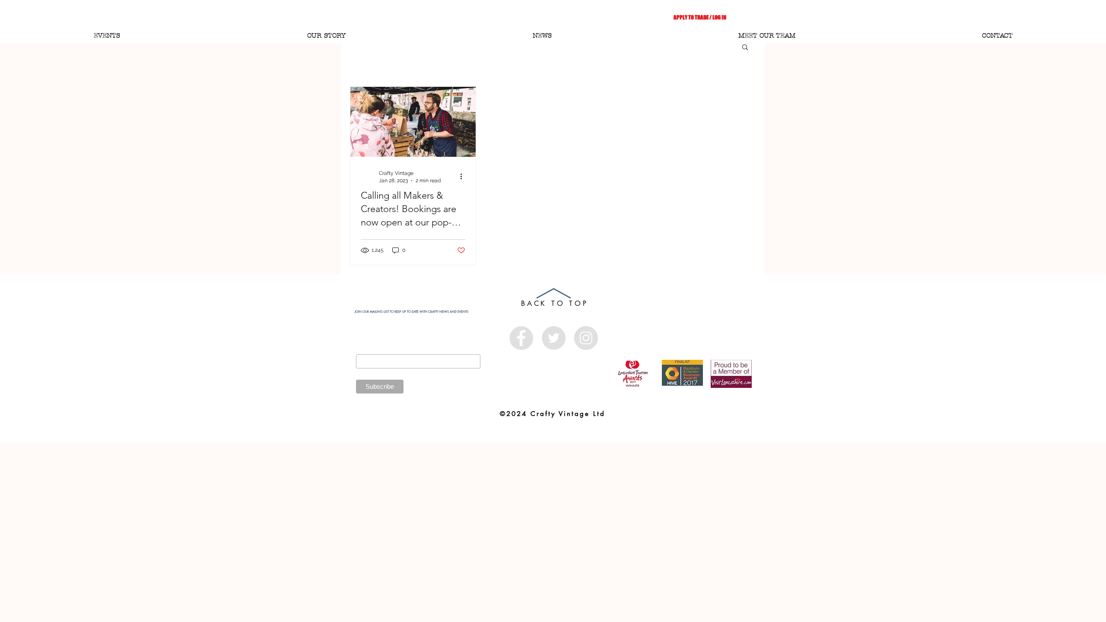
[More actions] (464, 176)
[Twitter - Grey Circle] (554, 338)
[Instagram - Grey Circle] (586, 338)
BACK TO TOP (554, 303)
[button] (745, 47)
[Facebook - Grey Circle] (521, 338)
